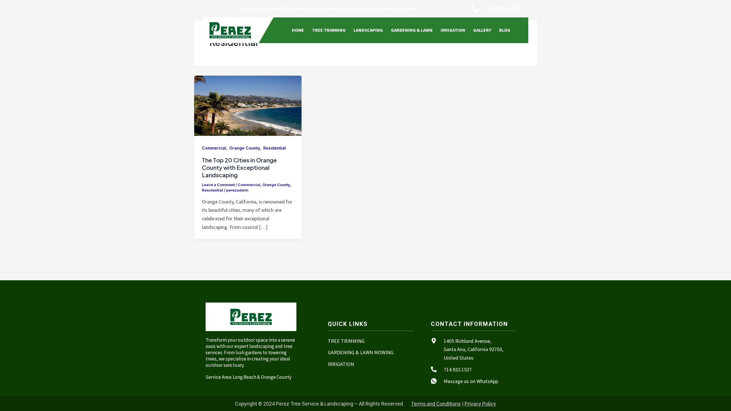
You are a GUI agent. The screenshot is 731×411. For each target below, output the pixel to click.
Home (298, 30)
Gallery (482, 30)
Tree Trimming (329, 30)
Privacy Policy (480, 404)
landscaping (368, 30)
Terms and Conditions (436, 404)
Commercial (214, 148)
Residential (274, 148)
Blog (504, 30)
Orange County (244, 148)
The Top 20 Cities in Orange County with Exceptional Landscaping (239, 167)
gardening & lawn (412, 30)
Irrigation (453, 30)
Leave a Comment (218, 184)
